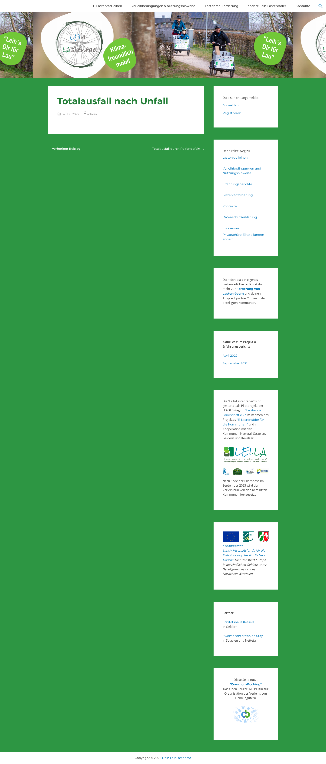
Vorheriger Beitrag (64, 148)
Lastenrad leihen (235, 157)
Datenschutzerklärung (240, 217)
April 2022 (230, 355)
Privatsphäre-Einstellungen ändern (243, 237)
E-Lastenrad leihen (107, 6)
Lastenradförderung (238, 195)
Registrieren (232, 113)
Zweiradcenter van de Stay (243, 636)
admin (92, 114)
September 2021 (235, 363)
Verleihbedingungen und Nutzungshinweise (242, 171)
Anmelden (231, 105)
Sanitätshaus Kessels (238, 622)
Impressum (231, 228)
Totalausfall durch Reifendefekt (178, 148)
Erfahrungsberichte (237, 184)
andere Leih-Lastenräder (267, 6)
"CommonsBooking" (246, 684)
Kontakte (303, 6)
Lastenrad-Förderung (221, 6)
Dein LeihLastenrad (176, 758)
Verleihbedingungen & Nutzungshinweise (163, 6)
